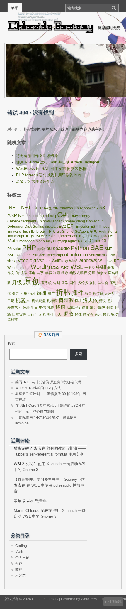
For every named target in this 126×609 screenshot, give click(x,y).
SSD (11, 255)
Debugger (15, 227)
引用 (23, 293)
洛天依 (90, 300)
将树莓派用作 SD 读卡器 (37, 155)
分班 (91, 273)
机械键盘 (39, 301)
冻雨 (56, 273)
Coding (21, 546)
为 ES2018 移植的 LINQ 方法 (38, 388)
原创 (31, 281)
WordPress (45, 267)
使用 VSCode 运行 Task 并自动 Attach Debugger (57, 162)
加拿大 (101, 273)
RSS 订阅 (51, 335)
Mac (96, 236)
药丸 (42, 314)
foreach (42, 232)
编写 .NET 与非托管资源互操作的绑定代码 (48, 382)
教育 (88, 293)
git (59, 232)
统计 (93, 308)
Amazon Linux (71, 208)
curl (101, 221)
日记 (10, 301)
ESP (94, 227)
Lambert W (66, 236)
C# (62, 215)
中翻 (101, 267)
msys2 (51, 241)
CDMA (73, 216)
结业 (85, 308)
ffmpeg (104, 227)
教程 (18, 569)
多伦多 (83, 283)
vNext (11, 261)
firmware (14, 232)
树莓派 (66, 300)
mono (40, 241)
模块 (78, 301)
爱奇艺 (12, 308)
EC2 (62, 227)
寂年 (17, 501)
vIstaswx (109, 255)
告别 (56, 283)
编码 (101, 308)
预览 (106, 314)
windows (88, 260)
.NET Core (31, 207)
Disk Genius (34, 227)
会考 (110, 268)
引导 (15, 293)
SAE (96, 248)
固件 (72, 283)
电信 (42, 308)
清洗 (102, 301)
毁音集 (41, 501)
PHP (29, 248)
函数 (64, 273)
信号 (23, 273)
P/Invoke (14, 249)
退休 (78, 314)
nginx (72, 241)
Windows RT (108, 261)
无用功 (110, 293)
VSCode (44, 261)
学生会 (103, 283)
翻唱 (109, 308)
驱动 (114, 314)
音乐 (98, 314)
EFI (71, 226)
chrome (69, 221)
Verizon (95, 255)
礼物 (50, 308)
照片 (110, 301)
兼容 (48, 273)
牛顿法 (24, 308)
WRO (65, 268)
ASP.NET (17, 215)
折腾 (63, 292)
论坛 (58, 314)
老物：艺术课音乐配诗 (35, 181)
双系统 (46, 283)
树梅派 (52, 301)
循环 (31, 293)
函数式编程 (78, 273)
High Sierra (108, 232)
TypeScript (54, 255)
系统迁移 (74, 308)
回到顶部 (115, 602)
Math (12, 241)
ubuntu (71, 254)
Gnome (68, 232)
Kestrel (51, 236)
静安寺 (88, 314)
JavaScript (15, 236)
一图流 (89, 268)
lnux (89, 236)
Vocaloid (27, 260)
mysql (62, 241)
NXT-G (83, 241)
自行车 (32, 314)
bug (52, 215)
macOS (107, 236)
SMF (108, 249)
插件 (78, 292)
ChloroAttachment (21, 221)
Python (80, 248)
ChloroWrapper (49, 221)
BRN (43, 216)
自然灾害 (19, 314)
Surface (39, 255)
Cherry (84, 216)
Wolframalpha (18, 268)
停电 (31, 273)
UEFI (84, 255)
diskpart (51, 227)
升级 (17, 282)
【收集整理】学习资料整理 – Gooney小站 (49, 479)
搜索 (11, 343)
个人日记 (22, 558)
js (32, 236)
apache (90, 208)
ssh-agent (24, 255)
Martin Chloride (26, 510)
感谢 (42, 293)
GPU (94, 232)
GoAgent (82, 232)
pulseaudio (58, 248)
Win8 (73, 261)
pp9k (41, 249)
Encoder (82, 227)
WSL (77, 267)
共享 (40, 273)
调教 (69, 314)
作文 (10, 273)
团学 (64, 283)
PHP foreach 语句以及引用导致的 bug (48, 175)
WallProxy (60, 261)
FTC (52, 232)
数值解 (98, 293)
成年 (51, 293)
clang (80, 221)
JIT (27, 236)
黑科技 (12, 320)
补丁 (50, 314)
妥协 (92, 283)
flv (33, 232)
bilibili (33, 216)
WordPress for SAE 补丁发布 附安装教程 (51, 168)
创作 (18, 563)
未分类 (20, 575)
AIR (56, 208)
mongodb (27, 241)
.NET (12, 207)
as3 (101, 207)
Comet (91, 221)
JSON (39, 236)
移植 (60, 307)
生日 (34, 308)
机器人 (23, 300)
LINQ (80, 236)
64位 (48, 208)
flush (26, 232)
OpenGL (99, 241)
